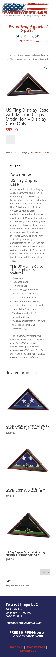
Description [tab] (15, 165)
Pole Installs (36, 647)
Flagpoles (15, 647)
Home (8, 55)
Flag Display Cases (21, 55)
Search (45, 572)
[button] (45, 67)
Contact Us (28, 651)
